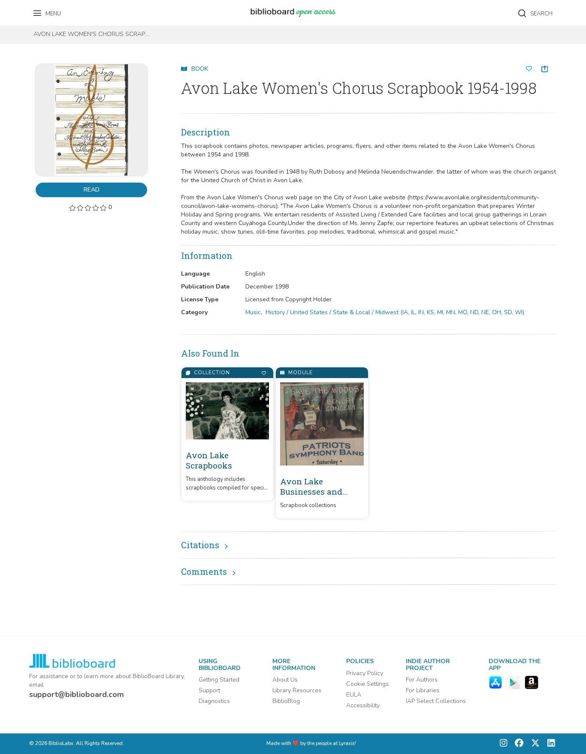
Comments (204, 571)
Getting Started (219, 680)
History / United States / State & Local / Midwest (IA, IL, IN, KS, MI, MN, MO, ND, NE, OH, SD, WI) (395, 312)
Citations (200, 545)
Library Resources (296, 690)
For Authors (422, 680)
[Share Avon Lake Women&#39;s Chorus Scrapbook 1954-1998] (544, 68)
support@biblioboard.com (76, 694)
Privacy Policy (364, 673)
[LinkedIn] (549, 744)
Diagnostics (214, 701)
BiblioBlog (286, 701)
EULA (353, 695)
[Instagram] (503, 744)
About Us (285, 680)
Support (209, 690)
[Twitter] (533, 744)
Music (253, 312)
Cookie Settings (367, 684)
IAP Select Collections (436, 701)
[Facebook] (517, 744)
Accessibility (363, 705)
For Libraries (422, 690)
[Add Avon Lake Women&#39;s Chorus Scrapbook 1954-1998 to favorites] (529, 69)
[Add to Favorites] (263, 373)
